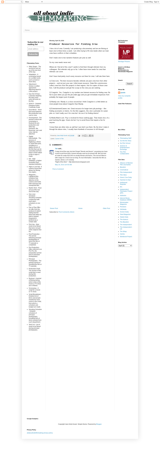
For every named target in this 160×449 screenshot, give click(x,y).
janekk (123, 93)
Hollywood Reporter (123, 183)
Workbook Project (126, 236)
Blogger (99, 424)
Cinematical (124, 170)
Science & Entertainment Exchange (125, 147)
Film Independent (126, 172)
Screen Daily (124, 212)
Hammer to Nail (125, 180)
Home (27, 30)
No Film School (125, 143)
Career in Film (59, 138)
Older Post (106, 208)
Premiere (123, 207)
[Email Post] (78, 135)
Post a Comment (58, 169)
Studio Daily (124, 217)
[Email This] (83, 135)
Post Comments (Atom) (66, 212)
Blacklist (123, 167)
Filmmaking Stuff (125, 138)
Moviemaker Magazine (124, 203)
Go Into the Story (125, 141)
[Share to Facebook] (90, 135)
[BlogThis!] (85, 135)
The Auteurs (124, 219)
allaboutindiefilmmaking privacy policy (40, 433)
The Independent (126, 224)
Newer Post (54, 208)
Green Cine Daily (126, 177)
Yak (56, 148)
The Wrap (123, 231)
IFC (121, 187)
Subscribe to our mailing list (35, 43)
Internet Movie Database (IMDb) (126, 199)
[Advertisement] (80, 188)
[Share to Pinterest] (92, 135)
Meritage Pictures (124, 61)
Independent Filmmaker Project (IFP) (126, 191)
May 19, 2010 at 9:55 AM (63, 165)
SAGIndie (123, 209)
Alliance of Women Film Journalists (126, 164)
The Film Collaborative (124, 153)
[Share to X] (87, 135)
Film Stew (123, 175)
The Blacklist (124, 222)
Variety (122, 234)
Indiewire (123, 195)
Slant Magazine (125, 214)
